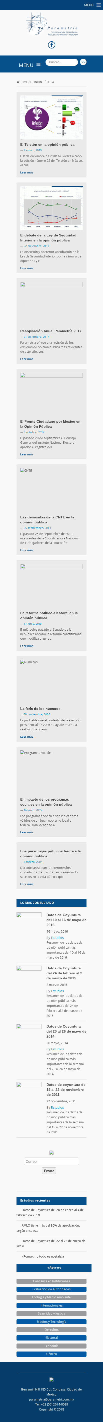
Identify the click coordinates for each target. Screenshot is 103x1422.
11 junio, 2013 (33, 623)
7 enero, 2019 (33, 150)
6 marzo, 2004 (33, 862)
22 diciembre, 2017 (36, 246)
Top (98, 1417)
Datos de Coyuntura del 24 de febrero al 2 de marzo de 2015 (64, 973)
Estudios (57, 937)
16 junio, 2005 (33, 810)
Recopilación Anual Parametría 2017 (51, 331)
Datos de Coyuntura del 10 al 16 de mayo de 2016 (66, 920)
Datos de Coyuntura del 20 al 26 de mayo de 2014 (66, 1031)
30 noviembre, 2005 (37, 714)
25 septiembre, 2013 (37, 528)
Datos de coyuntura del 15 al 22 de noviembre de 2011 (66, 1090)
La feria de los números (40, 709)
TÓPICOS (54, 1268)
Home (24, 82)
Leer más (26, 172)
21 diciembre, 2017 (36, 336)
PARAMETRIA (25, 1367)
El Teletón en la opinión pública (47, 144)
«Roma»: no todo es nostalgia (43, 1256)
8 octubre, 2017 (34, 432)
